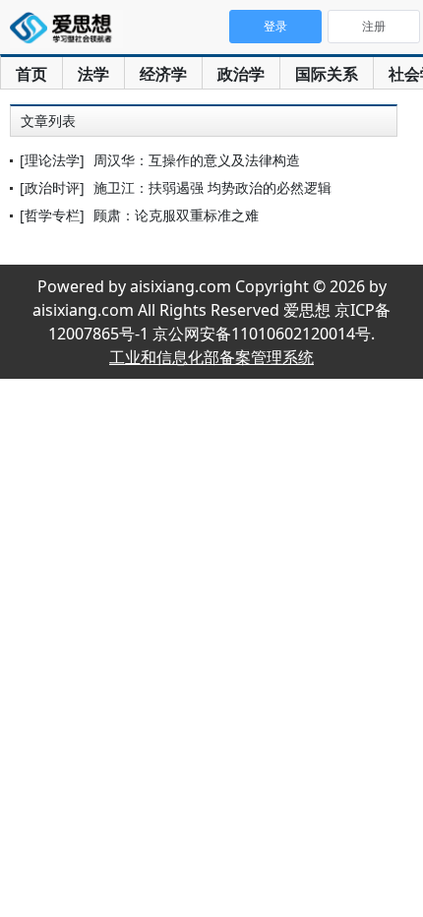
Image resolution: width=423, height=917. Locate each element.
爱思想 (66, 29)
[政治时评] (52, 187)
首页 (31, 74)
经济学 (163, 74)
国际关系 (326, 74)
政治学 (241, 74)
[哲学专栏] (52, 215)
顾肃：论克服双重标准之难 (176, 215)
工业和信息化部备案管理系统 (211, 357)
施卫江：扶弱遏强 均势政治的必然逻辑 (212, 187)
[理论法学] (52, 160)
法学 (93, 74)
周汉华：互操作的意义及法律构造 (196, 160)
